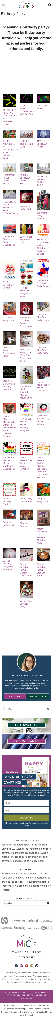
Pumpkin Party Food (42, 500)
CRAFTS (16, 952)
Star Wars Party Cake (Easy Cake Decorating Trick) (25, 355)
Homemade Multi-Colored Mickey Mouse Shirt (26, 392)
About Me (15, 696)
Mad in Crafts (26, 4)
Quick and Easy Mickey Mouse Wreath (43, 419)
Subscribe (26, 817)
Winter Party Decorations (26, 500)
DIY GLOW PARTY (42, 107)
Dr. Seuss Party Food (8, 318)
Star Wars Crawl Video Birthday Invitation (9, 385)
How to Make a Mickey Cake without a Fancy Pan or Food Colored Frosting (9, 426)
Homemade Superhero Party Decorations (9, 240)
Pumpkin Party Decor (9, 523)
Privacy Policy (13, 995)
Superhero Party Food (25, 207)
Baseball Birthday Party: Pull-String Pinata (9, 565)
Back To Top (26, 999)
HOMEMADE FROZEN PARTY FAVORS (9, 179)
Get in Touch (38, 696)
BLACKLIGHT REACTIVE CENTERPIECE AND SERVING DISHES (10, 117)
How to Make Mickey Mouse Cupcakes (43, 386)
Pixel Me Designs (38, 995)
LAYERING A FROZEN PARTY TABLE (43, 180)
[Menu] (3, 5)
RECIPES (36, 952)
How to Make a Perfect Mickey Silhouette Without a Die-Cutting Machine (42, 467)
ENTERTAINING (26, 957)
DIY (26, 952)
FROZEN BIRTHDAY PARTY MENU (25, 179)
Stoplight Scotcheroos (26, 524)
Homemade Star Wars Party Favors (43, 317)
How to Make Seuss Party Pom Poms (26, 292)
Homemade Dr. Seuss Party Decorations (26, 321)
